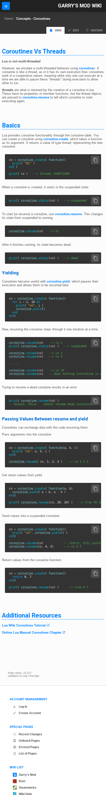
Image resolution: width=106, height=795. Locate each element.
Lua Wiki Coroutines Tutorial (24, 625)
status (43, 200)
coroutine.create (55, 139)
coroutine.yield (58, 281)
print (16, 163)
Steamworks (27, 787)
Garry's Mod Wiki (80, 5)
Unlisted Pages (29, 740)
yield (37, 309)
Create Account (30, 713)
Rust (22, 781)
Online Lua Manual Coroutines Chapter (31, 632)
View (58, 30)
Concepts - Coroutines (33, 18)
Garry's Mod (27, 774)
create (40, 160)
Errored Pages (29, 747)
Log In (23, 706)
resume (31, 231)
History (97, 30)
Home (8, 18)
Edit (76, 30)
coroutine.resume (35, 97)
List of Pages (28, 753)
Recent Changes (30, 734)
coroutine (86, 68)
